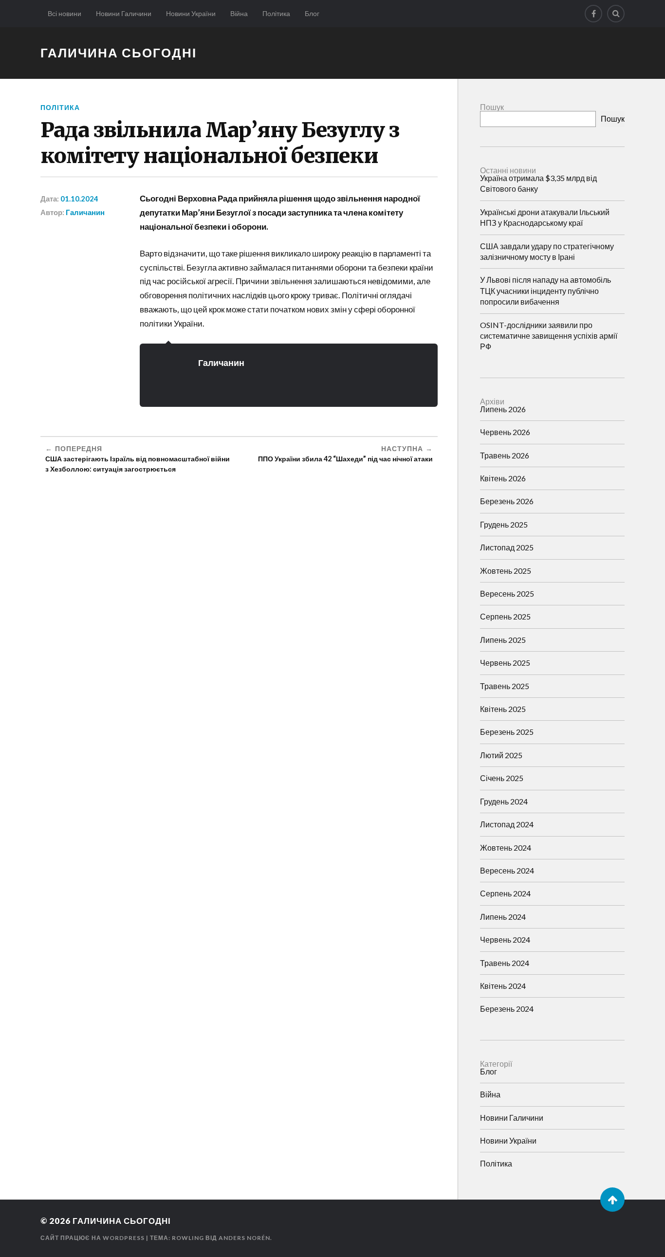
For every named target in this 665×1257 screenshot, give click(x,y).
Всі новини (64, 13)
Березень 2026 (507, 501)
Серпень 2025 (505, 616)
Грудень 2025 (504, 524)
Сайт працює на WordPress (92, 1237)
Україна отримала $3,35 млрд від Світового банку (538, 183)
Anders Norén (244, 1237)
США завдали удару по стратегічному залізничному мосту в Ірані (547, 251)
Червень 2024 (505, 939)
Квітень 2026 (503, 478)
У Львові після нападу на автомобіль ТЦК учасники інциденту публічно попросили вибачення (545, 290)
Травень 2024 (504, 962)
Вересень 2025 (507, 593)
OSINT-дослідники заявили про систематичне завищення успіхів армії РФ (548, 335)
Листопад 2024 (507, 824)
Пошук (492, 106)
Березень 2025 (507, 731)
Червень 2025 (505, 662)
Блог (312, 13)
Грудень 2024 (504, 801)
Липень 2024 (503, 916)
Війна (239, 13)
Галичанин (85, 212)
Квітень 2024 (503, 985)
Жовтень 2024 (505, 847)
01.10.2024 (79, 198)
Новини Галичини (123, 13)
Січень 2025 (501, 778)
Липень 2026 (503, 409)
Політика (276, 13)
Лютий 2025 (501, 755)
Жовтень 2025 (505, 570)
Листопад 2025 (507, 547)
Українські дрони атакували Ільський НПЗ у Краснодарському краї (545, 217)
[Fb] (593, 13)
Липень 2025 (503, 639)
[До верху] (612, 1199)
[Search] (616, 13)
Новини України (191, 13)
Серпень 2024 (505, 893)
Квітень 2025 (503, 708)
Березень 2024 (507, 1008)
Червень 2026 (505, 432)
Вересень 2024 (507, 870)
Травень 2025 (504, 686)
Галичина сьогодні (118, 52)
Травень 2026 (504, 455)
